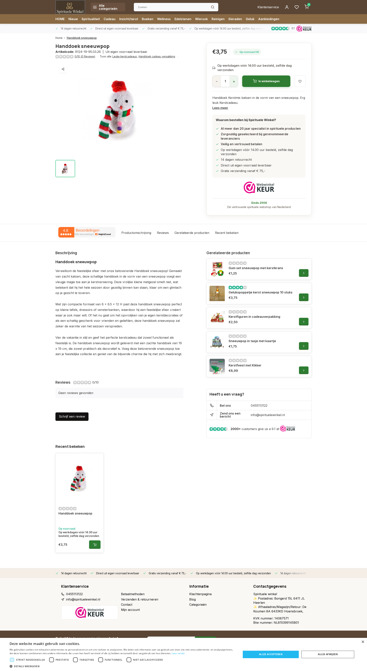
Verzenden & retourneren (139, 599)
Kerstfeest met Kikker (245, 365)
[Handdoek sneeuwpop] (79, 478)
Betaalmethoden (133, 594)
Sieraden (235, 19)
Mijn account (130, 610)
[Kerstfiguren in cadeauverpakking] (217, 317)
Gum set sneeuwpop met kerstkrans (256, 268)
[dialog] (183, 654)
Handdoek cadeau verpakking (157, 56)
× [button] (362, 642)
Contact (126, 604)
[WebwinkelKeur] (259, 187)
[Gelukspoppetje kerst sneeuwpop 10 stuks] (217, 293)
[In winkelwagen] (95, 544)
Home (59, 37)
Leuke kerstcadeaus (125, 56)
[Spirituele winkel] (70, 7)
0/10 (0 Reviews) (85, 56)
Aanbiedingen (268, 19)
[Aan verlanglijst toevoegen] (97, 459)
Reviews (163, 233)
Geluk (250, 19)
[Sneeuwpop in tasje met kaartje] (217, 342)
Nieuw (73, 19)
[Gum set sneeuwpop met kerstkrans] (217, 269)
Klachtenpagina (200, 594)
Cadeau (109, 19)
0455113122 (259, 405)
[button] (122, 666)
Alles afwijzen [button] (328, 654)
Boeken (147, 19)
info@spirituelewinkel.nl (268, 415)
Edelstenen (183, 19)
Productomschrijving (136, 233)
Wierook (201, 19)
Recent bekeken (227, 233)
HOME (60, 19)
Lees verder (178, 653)
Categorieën (198, 604)
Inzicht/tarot (128, 19)
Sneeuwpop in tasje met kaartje (252, 341)
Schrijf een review (72, 416)
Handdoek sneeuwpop (82, 37)
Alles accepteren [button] (271, 654)
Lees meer (220, 108)
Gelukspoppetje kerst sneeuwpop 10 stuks (260, 292)
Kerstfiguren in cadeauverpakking (254, 317)
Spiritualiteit (91, 19)
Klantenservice (268, 7)
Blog (192, 599)
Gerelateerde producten (192, 233)
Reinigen (218, 19)
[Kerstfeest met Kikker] (217, 366)
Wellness (164, 19)
